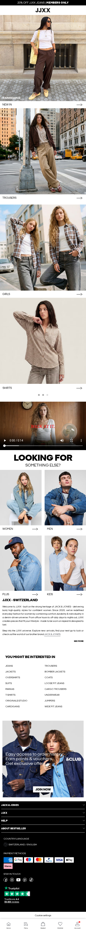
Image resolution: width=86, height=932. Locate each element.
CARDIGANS (12, 706)
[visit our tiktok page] (31, 881)
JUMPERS (50, 700)
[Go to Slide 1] (39, 395)
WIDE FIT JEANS (53, 706)
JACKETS (10, 671)
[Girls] (43, 248)
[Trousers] (43, 151)
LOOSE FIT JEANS (54, 683)
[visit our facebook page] (6, 881)
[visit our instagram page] (12, 881)
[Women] (21, 497)
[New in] (43, 58)
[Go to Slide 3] (47, 395)
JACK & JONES (52, 634)
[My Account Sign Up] (43, 759)
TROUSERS (51, 665)
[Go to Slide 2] (43, 395)
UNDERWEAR (52, 694)
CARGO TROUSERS (55, 689)
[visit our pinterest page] (25, 881)
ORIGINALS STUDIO (16, 700)
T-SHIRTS (10, 694)
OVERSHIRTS (12, 677)
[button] (43, 845)
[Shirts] (43, 341)
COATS (49, 677)
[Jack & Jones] (43, 11)
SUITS (8, 683)
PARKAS (9, 689)
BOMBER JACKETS (55, 671)
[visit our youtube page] (18, 881)
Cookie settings (43, 915)
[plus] (21, 563)
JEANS (9, 665)
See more (79, 641)
